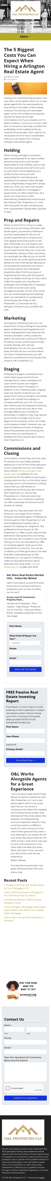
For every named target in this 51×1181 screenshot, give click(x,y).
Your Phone (12, 736)
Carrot (42, 1178)
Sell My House (18, 25)
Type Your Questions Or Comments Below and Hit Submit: (22, 1059)
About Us (35, 30)
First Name (15, 626)
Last (28, 1033)
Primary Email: (15, 749)
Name (8, 1025)
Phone (12, 648)
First (6, 1033)
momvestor (12, 79)
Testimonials (18, 30)
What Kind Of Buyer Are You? (22, 637)
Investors (36, 25)
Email (13, 658)
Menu (24, 36)
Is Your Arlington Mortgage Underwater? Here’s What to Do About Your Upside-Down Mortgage (25, 910)
